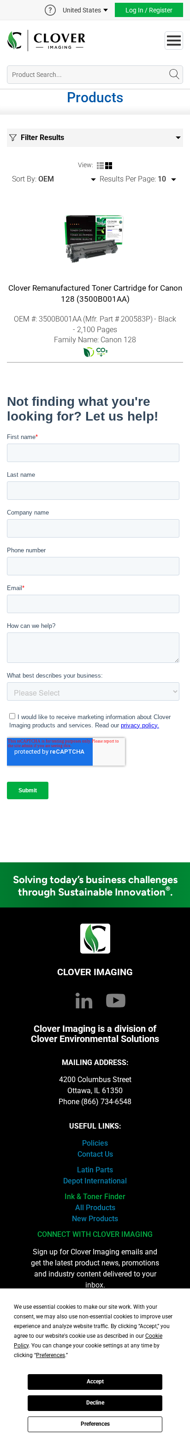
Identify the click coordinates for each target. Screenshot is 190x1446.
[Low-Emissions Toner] (101, 352)
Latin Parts (95, 1169)
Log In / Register (148, 10)
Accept (95, 1381)
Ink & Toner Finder (95, 1196)
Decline (95, 1402)
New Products (95, 1218)
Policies (95, 1143)
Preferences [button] (50, 1355)
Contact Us (95, 1154)
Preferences (95, 1424)
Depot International (95, 1181)
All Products (95, 1207)
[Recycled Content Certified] (88, 352)
